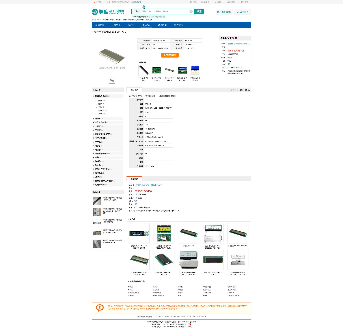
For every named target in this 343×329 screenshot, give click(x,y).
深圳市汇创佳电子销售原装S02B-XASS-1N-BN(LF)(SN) (112, 211)
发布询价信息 (169, 55)
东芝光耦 (156, 290)
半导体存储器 (100, 122)
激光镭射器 (207, 290)
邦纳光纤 (131, 290)
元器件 (118, 20)
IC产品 (131, 25)
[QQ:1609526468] (189, 324)
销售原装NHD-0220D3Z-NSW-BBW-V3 (182, 80)
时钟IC (100, 107)
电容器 (98, 146)
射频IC (100, 104)
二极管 (98, 126)
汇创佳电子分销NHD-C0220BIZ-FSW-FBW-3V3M (213, 248)
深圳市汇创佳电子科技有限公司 (239, 44)
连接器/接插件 (101, 153)
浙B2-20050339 (183, 322)
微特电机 (98, 173)
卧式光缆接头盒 (133, 293)
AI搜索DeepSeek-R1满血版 (148, 17)
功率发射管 (207, 293)
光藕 (179, 296)
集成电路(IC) (100, 96)
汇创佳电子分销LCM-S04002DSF (169, 80)
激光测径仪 (232, 290)
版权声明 (193, 322)
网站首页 (193, 2)
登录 (132, 2)
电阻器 (98, 150)
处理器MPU (102, 113)
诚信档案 (162, 25)
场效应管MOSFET (102, 134)
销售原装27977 (188, 246)
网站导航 (244, 2)
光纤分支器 (157, 293)
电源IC (98, 118)
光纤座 (205, 296)
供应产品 (146, 25)
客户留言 (178, 25)
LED (97, 177)
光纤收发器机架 (158, 296)
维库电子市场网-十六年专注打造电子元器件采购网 (108, 12)
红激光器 (231, 293)
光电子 (180, 293)
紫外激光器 (232, 287)
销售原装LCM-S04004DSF (237, 246)
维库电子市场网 (108, 20)
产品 (136, 11)
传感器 (98, 161)
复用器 (155, 287)
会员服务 (218, 2)
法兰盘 (180, 287)
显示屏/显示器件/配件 (104, 181)
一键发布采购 (225, 12)
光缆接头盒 (207, 287)
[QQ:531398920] (229, 61)
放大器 (98, 165)
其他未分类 (99, 185)
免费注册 (138, 2)
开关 (97, 157)
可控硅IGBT (100, 138)
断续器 (130, 287)
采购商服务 (205, 2)
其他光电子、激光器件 (144, 20)
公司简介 (116, 25)
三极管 (98, 130)
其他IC (100, 110)
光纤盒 (180, 290)
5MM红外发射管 (233, 296)
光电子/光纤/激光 (129, 20)
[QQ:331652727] (189, 327)
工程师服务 (231, 2)
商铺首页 (99, 25)
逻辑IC (100, 101)
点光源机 (131, 296)
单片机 (98, 142)
